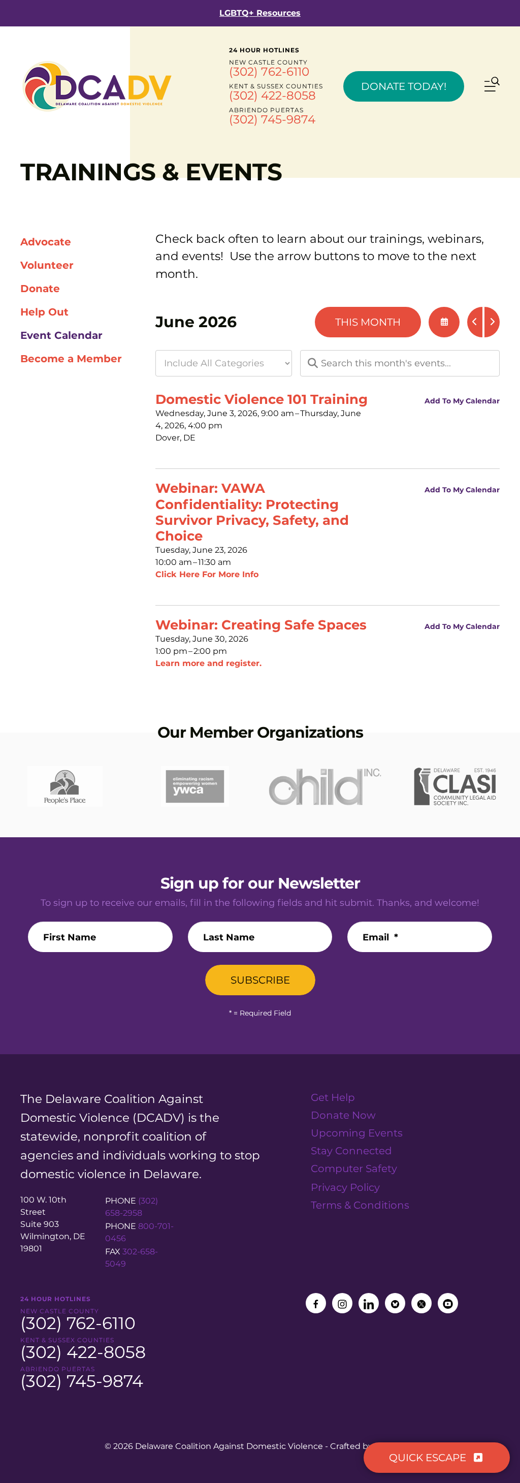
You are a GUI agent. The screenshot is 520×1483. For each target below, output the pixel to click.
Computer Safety (354, 1168)
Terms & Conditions (360, 1205)
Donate (40, 288)
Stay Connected (351, 1151)
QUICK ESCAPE (429, 1458)
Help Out (44, 312)
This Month (368, 322)
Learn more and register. (208, 663)
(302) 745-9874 (272, 119)
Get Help (333, 1097)
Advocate (45, 242)
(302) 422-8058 (272, 95)
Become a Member (71, 359)
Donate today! (403, 86)
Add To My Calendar (462, 400)
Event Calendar (61, 335)
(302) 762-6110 (269, 72)
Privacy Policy (345, 1187)
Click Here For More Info (206, 574)
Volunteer (47, 265)
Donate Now (343, 1115)
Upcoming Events (357, 1133)
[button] (492, 86)
